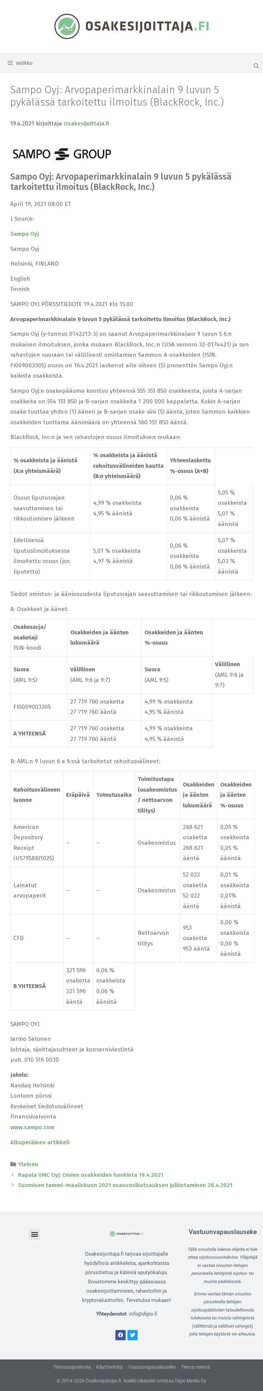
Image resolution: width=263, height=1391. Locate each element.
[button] (34, 1234)
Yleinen (28, 1164)
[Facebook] (120, 1335)
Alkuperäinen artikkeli (40, 1142)
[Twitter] (132, 1335)
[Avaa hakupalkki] (256, 66)
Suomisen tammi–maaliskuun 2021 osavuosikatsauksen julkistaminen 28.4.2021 (125, 1185)
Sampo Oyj (24, 233)
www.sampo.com (32, 1127)
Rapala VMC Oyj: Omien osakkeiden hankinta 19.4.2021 (90, 1175)
